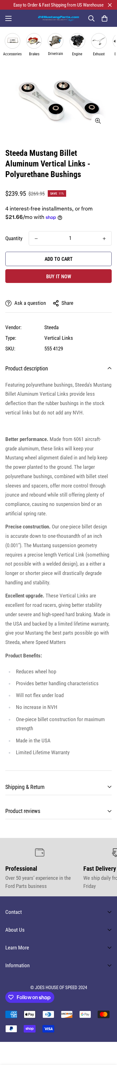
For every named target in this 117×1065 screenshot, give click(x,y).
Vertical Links (58, 338)
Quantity (13, 238)
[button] (104, 18)
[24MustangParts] (58, 18)
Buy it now (58, 277)
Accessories (12, 54)
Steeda (51, 327)
